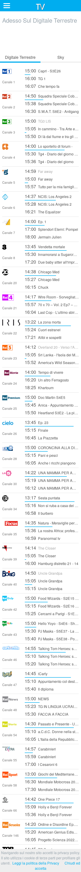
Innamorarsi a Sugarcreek (52, 254)
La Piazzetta (41, 437)
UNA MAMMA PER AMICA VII (52, 472)
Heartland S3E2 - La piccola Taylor (52, 412)
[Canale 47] (11, 675)
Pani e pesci (41, 455)
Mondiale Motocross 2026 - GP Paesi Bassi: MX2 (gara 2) (52, 781)
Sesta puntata (42, 497)
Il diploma (39, 688)
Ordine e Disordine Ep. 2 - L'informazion (52, 824)
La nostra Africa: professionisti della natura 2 (52, 530)
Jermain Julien (43, 236)
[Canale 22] (11, 324)
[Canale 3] (11, 123)
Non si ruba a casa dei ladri (52, 505)
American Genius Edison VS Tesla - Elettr (52, 831)
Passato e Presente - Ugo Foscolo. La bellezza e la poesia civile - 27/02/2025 (52, 723)
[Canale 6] (11, 198)
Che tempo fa (42, 86)
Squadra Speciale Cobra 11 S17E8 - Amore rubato (52, 103)
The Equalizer (43, 211)
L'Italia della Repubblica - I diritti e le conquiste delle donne (52, 739)
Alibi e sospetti (43, 337)
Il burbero (39, 513)
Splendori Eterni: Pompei (51, 229)
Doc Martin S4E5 (45, 397)
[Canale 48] (11, 700)
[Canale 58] (11, 776)
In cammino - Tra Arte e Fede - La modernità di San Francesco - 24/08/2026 (52, 128)
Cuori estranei (43, 329)
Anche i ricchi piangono (50, 462)
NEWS (37, 698)
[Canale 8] (11, 248)
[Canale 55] (11, 751)
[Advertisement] (40, 37)
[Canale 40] (11, 575)
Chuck (36, 287)
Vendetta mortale (45, 246)
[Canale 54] (11, 726)
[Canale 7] (11, 223)
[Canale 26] (11, 424)
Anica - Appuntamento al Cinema (52, 404)
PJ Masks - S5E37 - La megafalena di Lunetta (52, 630)
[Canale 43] (11, 625)
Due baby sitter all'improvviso (52, 261)
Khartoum (39, 387)
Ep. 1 (35, 221)
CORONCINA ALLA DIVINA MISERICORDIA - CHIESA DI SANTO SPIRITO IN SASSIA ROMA (52, 447)
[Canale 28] (11, 449)
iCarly (36, 673)
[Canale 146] (11, 826)
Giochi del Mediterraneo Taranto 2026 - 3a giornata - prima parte (52, 773)
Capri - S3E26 (43, 70)
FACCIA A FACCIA (46, 713)
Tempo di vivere (44, 372)
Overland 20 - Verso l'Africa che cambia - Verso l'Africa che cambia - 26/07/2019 (52, 346)
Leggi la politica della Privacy (35, 863)
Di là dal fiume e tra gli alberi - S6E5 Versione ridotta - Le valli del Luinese (52, 136)
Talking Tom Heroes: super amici (52, 648)
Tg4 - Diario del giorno (49, 161)
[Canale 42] (11, 600)
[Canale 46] (11, 650)
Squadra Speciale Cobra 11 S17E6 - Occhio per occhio (52, 95)
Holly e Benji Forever (48, 806)
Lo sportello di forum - (48, 146)
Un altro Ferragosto (47, 379)
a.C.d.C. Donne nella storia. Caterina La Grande (52, 731)
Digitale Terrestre (20, 57)
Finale (36, 429)
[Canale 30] (11, 474)
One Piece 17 (42, 799)
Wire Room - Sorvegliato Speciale (52, 296)
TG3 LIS (38, 120)
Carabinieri (40, 748)
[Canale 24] (11, 374)
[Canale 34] (11, 500)
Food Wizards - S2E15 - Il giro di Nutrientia (52, 598)
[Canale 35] (11, 525)
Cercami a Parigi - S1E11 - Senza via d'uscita (52, 613)
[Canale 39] (11, 550)
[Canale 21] (11, 299)
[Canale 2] (11, 98)
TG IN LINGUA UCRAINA (52, 706)
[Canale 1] (11, 73)
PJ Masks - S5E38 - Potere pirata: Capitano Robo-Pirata (52, 638)
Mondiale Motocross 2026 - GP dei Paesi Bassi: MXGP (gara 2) (52, 789)
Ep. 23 (36, 422)
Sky (60, 57)
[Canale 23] (11, 349)
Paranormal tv (42, 538)
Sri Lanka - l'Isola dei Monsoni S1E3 (52, 354)
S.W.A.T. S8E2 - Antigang (52, 111)
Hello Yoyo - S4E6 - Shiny (52, 623)
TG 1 (35, 78)
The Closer (40, 547)
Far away (39, 171)
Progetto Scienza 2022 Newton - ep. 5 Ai (52, 839)
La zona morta (43, 321)
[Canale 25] (11, 399)
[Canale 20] (11, 273)
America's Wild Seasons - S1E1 (52, 362)
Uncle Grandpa (43, 572)
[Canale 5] (11, 173)
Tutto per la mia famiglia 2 (52, 186)
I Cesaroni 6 (41, 764)
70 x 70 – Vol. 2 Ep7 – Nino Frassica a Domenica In (52, 304)
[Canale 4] (11, 148)
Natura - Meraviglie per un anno (52, 522)
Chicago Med (42, 271)
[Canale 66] (11, 801)
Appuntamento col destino (52, 681)
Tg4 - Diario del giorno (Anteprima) (52, 153)
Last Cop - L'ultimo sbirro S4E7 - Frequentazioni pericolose (52, 312)
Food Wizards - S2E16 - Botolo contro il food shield (52, 605)
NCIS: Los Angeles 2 (48, 196)
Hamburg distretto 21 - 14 (51, 563)
